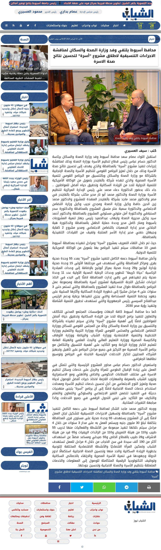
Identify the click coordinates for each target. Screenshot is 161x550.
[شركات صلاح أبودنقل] (58, 7)
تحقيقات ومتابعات (20, 516)
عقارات (96, 516)
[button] (42, 63)
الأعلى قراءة (24, 396)
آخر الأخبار (24, 199)
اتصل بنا (20, 529)
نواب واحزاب (89, 25)
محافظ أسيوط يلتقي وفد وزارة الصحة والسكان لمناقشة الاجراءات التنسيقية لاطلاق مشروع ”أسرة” (106, 474)
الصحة (24, 39)
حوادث (96, 523)
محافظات (45, 503)
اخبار (116, 25)
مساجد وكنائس (20, 509)
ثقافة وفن (45, 516)
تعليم (74, 25)
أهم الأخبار (24, 284)
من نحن (96, 529)
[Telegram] (126, 487)
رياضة (71, 516)
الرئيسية (96, 503)
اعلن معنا (71, 529)
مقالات (71, 523)
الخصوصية (45, 529)
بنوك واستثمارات (56, 25)
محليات (105, 25)
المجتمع (45, 523)
